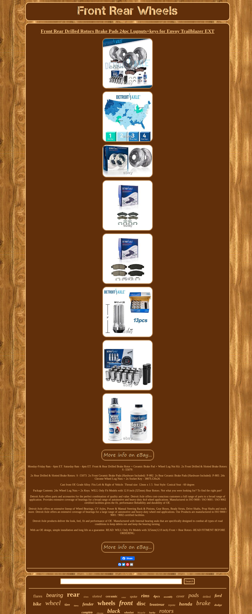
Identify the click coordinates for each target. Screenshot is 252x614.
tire (67, 605)
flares (37, 596)
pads (193, 595)
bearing (54, 595)
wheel (53, 603)
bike (37, 604)
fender (88, 604)
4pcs (156, 596)
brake (203, 603)
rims (145, 595)
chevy (76, 606)
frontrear (157, 604)
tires (86, 596)
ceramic (112, 596)
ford (218, 595)
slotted (97, 596)
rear (73, 594)
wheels (106, 603)
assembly (168, 596)
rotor (123, 597)
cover (180, 596)
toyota (171, 605)
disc (141, 604)
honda (185, 604)
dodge (218, 605)
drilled (207, 596)
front (126, 603)
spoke (133, 596)
